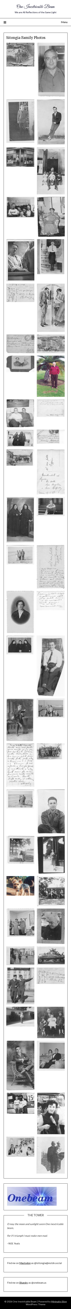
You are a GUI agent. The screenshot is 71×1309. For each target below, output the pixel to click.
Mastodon (25, 1263)
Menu (64, 22)
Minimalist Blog (59, 1301)
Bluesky (23, 1282)
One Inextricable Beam (35, 7)
